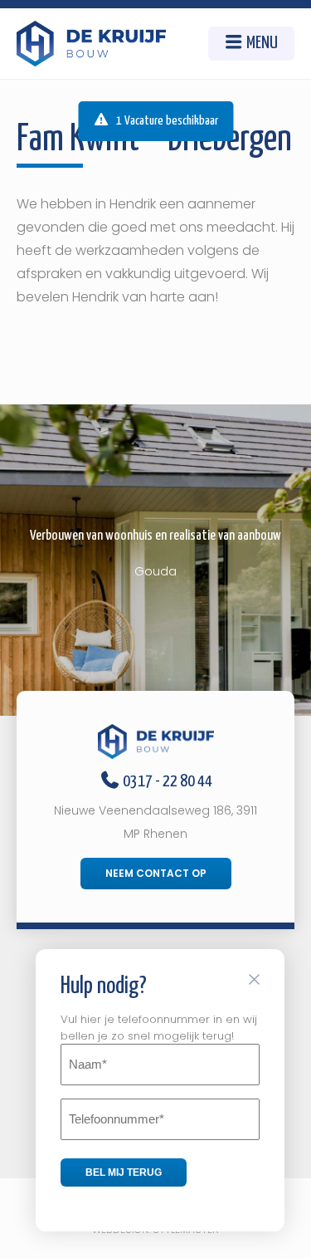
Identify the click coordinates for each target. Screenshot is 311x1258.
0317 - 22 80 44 (166, 782)
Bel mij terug (123, 1172)
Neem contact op (156, 873)
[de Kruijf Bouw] (91, 43)
